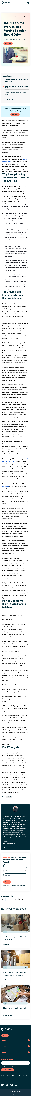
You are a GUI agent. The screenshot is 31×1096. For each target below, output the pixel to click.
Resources (10, 16)
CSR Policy (3, 1080)
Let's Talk (5, 1035)
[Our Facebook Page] (11, 1085)
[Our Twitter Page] (7, 1085)
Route (9, 797)
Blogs (15, 16)
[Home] (6, 2)
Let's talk (8, 43)
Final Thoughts (9, 99)
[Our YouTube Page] (16, 1085)
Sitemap (9, 1080)
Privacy (3, 1075)
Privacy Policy (23, 878)
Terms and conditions (16, 1075)
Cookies (8, 1075)
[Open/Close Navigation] (28, 3)
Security (25, 1075)
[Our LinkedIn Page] (2, 1085)
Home (5, 16)
